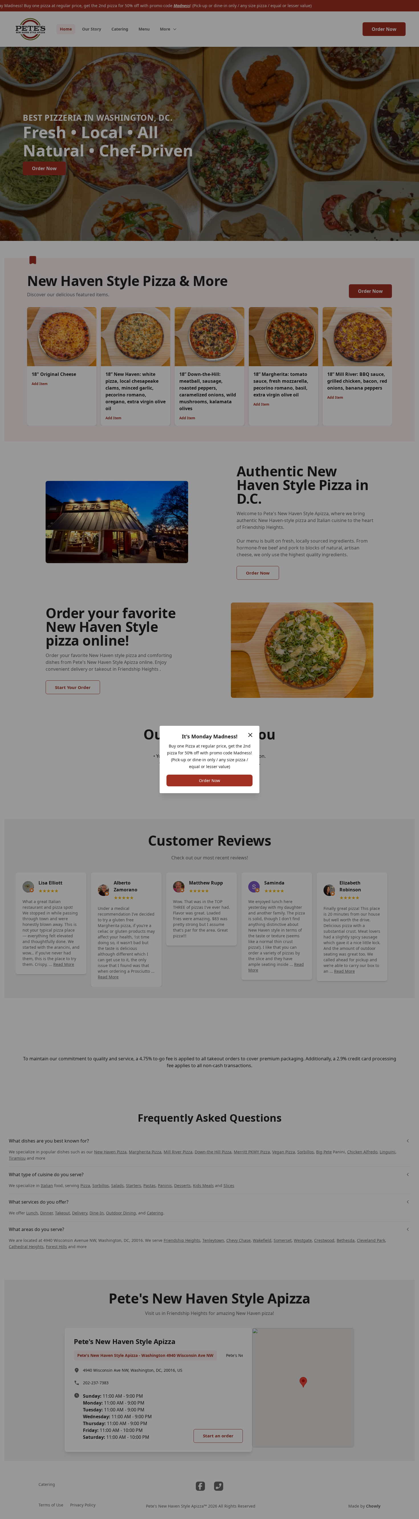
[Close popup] (250, 735)
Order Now (209, 780)
